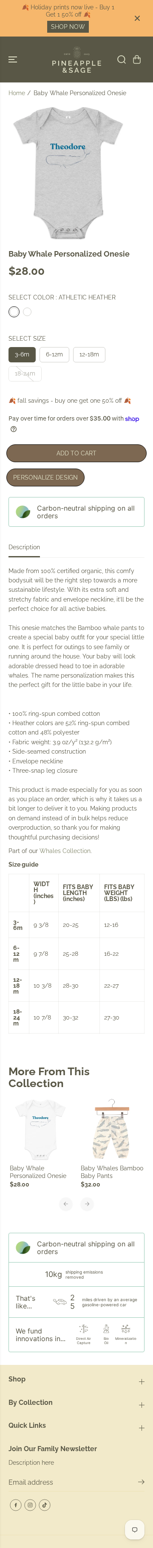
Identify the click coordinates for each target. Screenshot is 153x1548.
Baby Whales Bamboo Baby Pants (112, 1172)
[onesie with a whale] (69, 172)
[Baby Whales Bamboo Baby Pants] (112, 1129)
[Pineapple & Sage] (76, 59)
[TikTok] (44, 1505)
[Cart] (136, 59)
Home (16, 93)
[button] (13, 59)
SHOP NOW (68, 26)
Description (24, 547)
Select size (27, 338)
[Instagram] (30, 1505)
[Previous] (66, 1204)
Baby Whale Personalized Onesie (38, 1172)
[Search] (121, 59)
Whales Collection (65, 850)
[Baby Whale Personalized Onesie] (41, 1129)
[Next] (87, 1204)
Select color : (62, 297)
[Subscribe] (141, 1483)
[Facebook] (15, 1505)
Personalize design (45, 477)
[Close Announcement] (137, 18)
